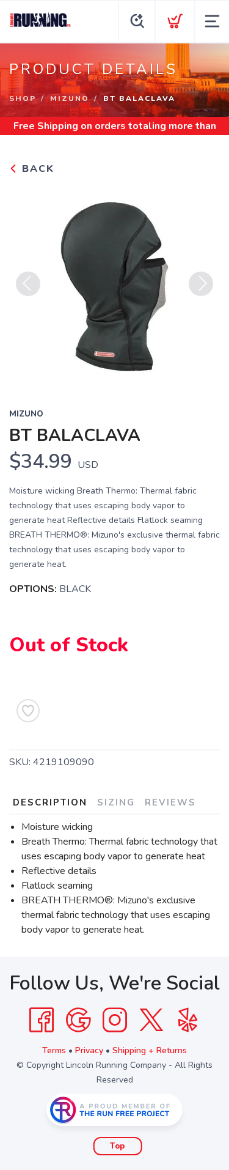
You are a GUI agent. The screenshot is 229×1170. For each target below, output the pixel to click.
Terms (54, 1050)
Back (36, 169)
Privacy (89, 1050)
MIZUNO (69, 98)
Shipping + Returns (149, 1050)
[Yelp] (188, 1020)
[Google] (78, 1020)
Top (117, 1146)
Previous (28, 284)
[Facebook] (41, 1020)
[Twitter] (151, 1020)
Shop (22, 98)
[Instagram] (114, 1020)
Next (201, 284)
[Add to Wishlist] (28, 710)
